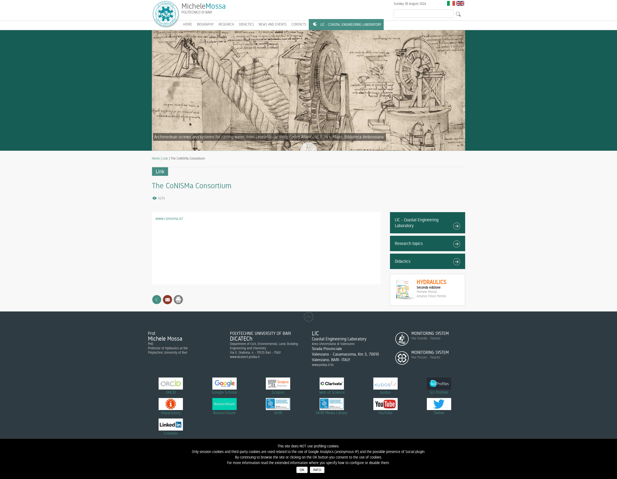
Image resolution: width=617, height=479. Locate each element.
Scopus (278, 392)
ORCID (171, 392)
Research (226, 24)
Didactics (246, 24)
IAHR (278, 412)
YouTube (385, 412)
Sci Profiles (439, 392)
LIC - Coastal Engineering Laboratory (350, 24)
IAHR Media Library (332, 412)
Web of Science (332, 392)
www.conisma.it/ (169, 218)
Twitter (439, 412)
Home (156, 158)
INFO (317, 470)
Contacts (298, 24)
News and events (273, 24)
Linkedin (171, 433)
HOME (187, 24)
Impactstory (171, 412)
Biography (205, 24)
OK (302, 470)
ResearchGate (224, 412)
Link (165, 158)
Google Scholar (224, 392)
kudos (385, 392)
